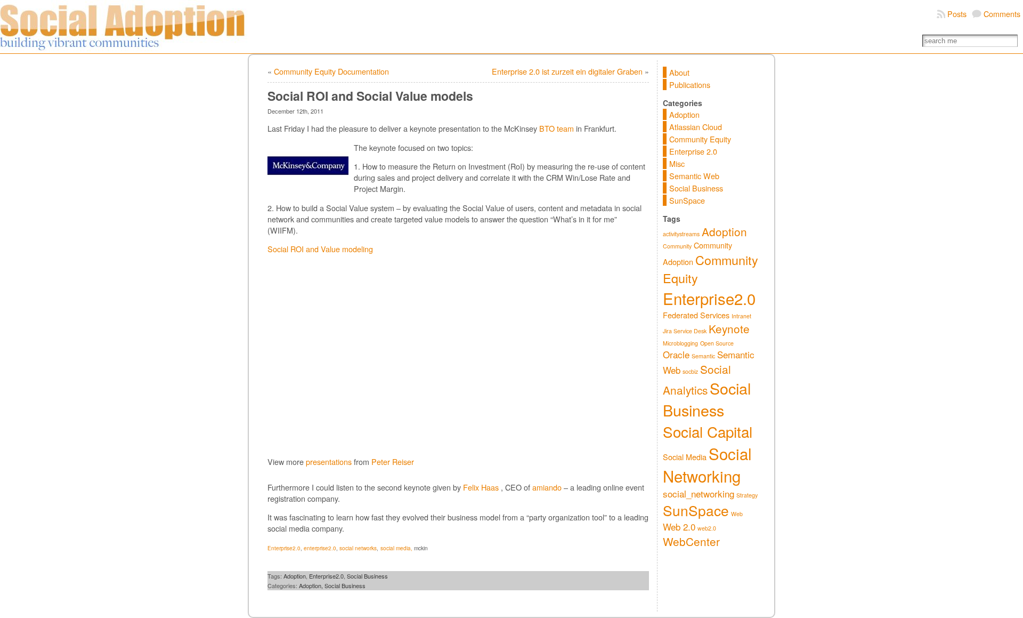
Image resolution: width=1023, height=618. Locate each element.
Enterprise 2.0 (693, 151)
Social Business (367, 576)
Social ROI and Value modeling (320, 248)
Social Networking (707, 464)
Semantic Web (694, 175)
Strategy (747, 495)
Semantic (703, 356)
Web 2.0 (679, 526)
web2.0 (706, 528)
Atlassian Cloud (695, 126)
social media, (396, 548)
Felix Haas (481, 487)
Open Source (717, 343)
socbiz (690, 371)
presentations (329, 461)
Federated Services (696, 314)
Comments (1002, 13)
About (679, 72)
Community (677, 246)
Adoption (294, 576)
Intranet (741, 316)
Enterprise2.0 (284, 548)
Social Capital (707, 431)
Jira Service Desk (685, 331)
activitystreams (681, 234)
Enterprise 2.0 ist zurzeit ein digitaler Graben (567, 71)
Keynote (729, 328)
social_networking (698, 493)
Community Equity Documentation (331, 71)
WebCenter (691, 541)
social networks (358, 548)
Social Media (685, 456)
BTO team (556, 128)
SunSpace (687, 200)
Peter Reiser (392, 461)
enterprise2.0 (320, 548)
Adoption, (311, 585)
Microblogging (680, 343)
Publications (689, 84)
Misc (677, 163)
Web (737, 514)
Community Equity (700, 139)
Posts (957, 13)
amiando (547, 487)
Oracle (676, 354)
